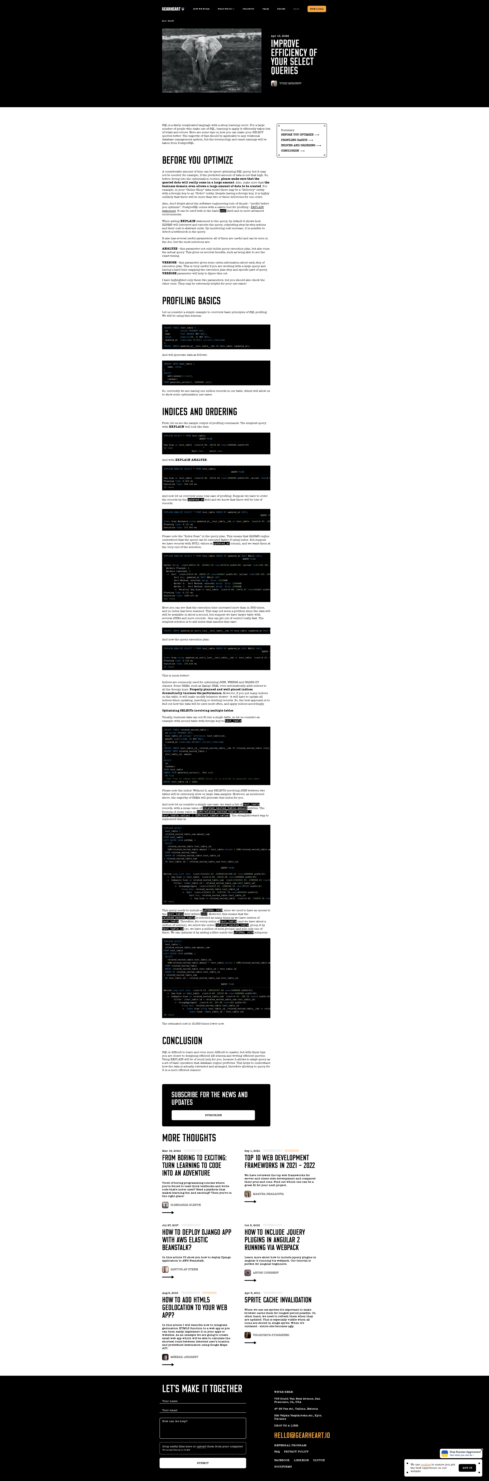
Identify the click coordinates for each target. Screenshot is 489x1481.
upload (201, 1446)
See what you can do (461, 1455)
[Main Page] (171, 9)
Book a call (317, 9)
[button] (202, 1448)
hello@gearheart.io (301, 1434)
